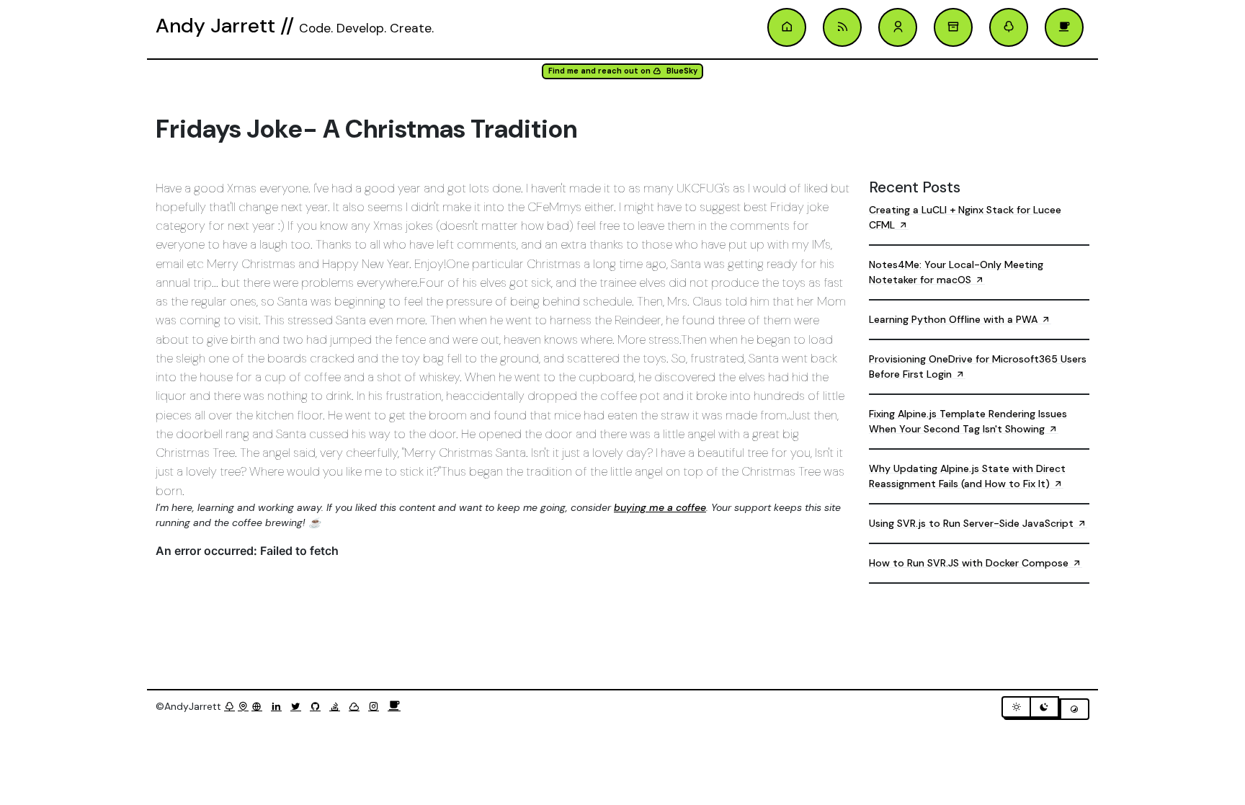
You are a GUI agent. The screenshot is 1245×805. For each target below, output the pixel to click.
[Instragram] (376, 706)
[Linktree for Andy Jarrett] (1008, 27)
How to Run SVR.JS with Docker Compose (970, 562)
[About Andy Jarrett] (897, 27)
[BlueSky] (357, 706)
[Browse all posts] (953, 27)
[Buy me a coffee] (394, 706)
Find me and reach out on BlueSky (622, 71)
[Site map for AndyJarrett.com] (243, 706)
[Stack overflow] (337, 706)
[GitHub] (318, 706)
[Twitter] (298, 706)
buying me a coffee (660, 507)
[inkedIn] (279, 706)
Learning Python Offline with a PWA (954, 319)
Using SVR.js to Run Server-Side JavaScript (972, 523)
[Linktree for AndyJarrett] (229, 706)
